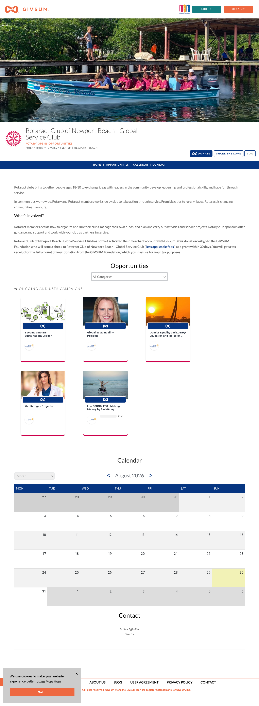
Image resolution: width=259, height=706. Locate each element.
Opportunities (117, 164)
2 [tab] (7, 25)
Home (97, 164)
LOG (250, 153)
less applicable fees (160, 247)
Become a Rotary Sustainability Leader (38, 334)
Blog (118, 682)
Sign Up (238, 9)
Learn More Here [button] (49, 681)
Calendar (140, 164)
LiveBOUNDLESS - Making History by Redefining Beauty (103, 408)
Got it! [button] (42, 692)
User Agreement (144, 682)
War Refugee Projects (39, 406)
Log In (206, 9)
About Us (97, 682)
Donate (203, 153)
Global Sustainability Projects (100, 334)
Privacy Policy (179, 682)
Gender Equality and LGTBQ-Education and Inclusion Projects (168, 334)
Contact (159, 164)
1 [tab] (3, 25)
